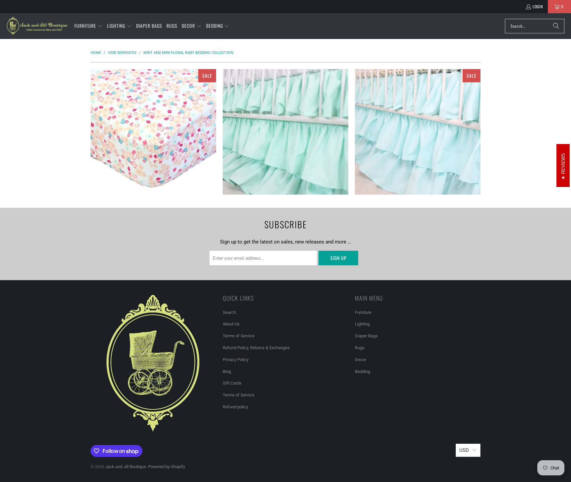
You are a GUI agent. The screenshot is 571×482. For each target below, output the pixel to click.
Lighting (362, 323)
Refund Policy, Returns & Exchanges (256, 347)
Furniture (363, 312)
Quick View (153, 155)
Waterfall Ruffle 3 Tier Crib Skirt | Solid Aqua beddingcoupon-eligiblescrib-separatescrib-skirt (417, 132)
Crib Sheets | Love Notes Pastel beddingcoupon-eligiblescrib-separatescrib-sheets (153, 132)
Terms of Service (238, 335)
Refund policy (235, 406)
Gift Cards (232, 383)
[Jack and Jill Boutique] (37, 26)
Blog (227, 371)
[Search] (556, 26)
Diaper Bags (366, 335)
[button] (88, 26)
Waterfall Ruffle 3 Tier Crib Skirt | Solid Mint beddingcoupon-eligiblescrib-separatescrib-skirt (285, 132)
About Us (231, 323)
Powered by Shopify (166, 466)
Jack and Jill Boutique (125, 466)
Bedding (362, 371)
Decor (360, 359)
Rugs (359, 347)
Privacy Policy (235, 359)
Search (229, 312)
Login (538, 6)
